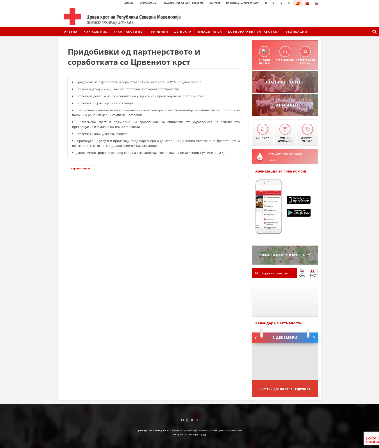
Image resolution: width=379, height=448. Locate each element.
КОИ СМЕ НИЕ (95, 32)
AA (204, 434)
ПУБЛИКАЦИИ (295, 32)
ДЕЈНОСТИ (183, 32)
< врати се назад (80, 168)
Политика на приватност (242, 3)
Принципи (158, 32)
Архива (129, 3)
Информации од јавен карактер (183, 3)
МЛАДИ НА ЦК (210, 32)
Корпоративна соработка (252, 32)
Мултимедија (148, 3)
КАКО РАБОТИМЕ (127, 32)
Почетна (69, 32)
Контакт (214, 3)
